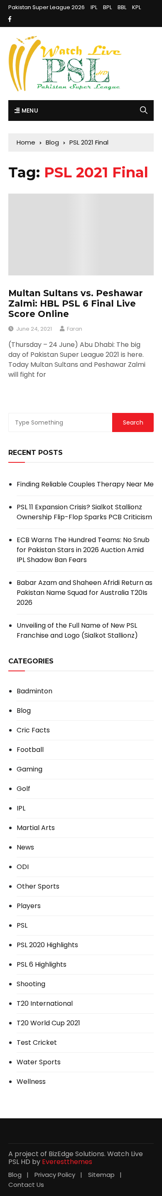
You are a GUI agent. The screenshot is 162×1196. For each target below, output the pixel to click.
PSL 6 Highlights (41, 964)
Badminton (34, 691)
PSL (22, 925)
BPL (107, 7)
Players (29, 906)
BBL (122, 7)
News (25, 847)
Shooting (31, 984)
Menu (29, 110)
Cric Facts (33, 730)
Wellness (31, 1081)
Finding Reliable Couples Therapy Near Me (85, 484)
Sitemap (101, 1174)
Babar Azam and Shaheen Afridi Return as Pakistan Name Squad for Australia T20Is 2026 (84, 592)
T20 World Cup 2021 (48, 1023)
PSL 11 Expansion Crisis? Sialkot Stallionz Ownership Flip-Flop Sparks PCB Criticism (84, 512)
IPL (94, 7)
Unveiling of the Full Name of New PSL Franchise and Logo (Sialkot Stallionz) (77, 630)
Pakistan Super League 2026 (46, 7)
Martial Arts (36, 828)
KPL (136, 7)
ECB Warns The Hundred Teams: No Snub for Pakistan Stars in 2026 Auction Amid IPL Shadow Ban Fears (83, 550)
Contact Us (26, 1184)
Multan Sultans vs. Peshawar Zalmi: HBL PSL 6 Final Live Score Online (75, 303)
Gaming (29, 769)
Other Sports (38, 886)
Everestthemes (67, 1162)
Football (30, 750)
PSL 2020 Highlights (47, 945)
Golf (23, 789)
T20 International (45, 1003)
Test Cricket (37, 1042)
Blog (24, 710)
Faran (74, 329)
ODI (23, 867)
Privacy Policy (54, 1174)
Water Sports (39, 1062)
